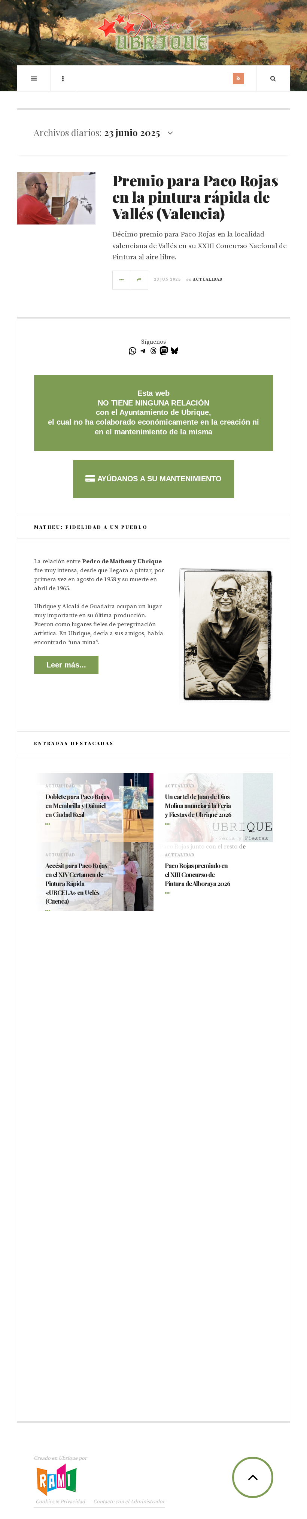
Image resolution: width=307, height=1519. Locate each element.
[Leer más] (49, 825)
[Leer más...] (122, 280)
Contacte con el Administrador (129, 1501)
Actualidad (208, 279)
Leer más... (66, 665)
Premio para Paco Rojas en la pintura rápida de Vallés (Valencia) (195, 196)
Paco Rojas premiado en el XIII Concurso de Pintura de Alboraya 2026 (197, 874)
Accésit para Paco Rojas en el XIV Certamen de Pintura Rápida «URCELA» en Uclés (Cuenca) (76, 883)
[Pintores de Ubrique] (153, 31)
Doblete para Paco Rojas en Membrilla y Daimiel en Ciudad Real (77, 805)
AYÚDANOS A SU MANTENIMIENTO (158, 478)
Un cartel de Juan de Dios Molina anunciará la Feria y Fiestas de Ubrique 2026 (198, 805)
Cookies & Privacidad (60, 1501)
